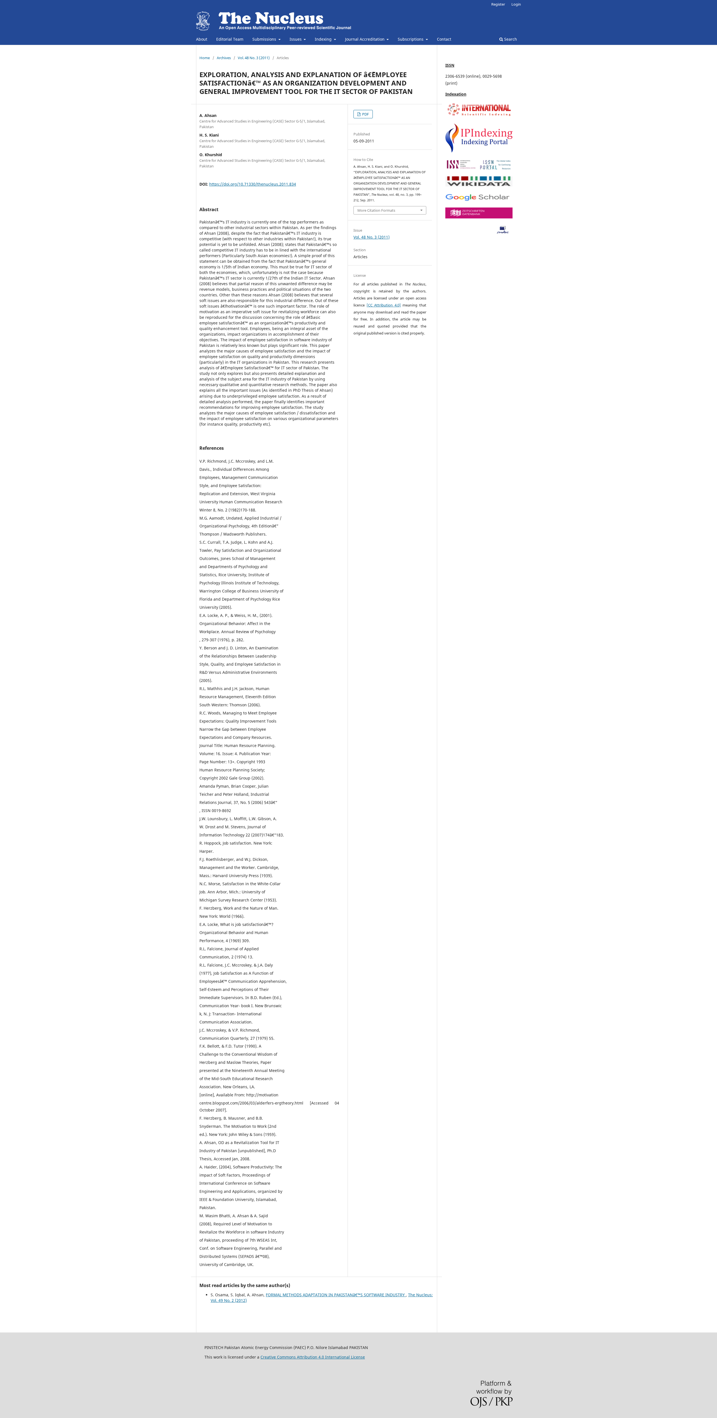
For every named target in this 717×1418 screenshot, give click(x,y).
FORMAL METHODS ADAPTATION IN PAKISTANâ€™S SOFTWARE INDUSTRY (336, 1294)
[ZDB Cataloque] (479, 217)
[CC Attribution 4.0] (384, 305)
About (201, 39)
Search (510, 39)
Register (498, 4)
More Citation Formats (376, 210)
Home (204, 57)
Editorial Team (229, 39)
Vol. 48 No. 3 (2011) (254, 57)
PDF (365, 114)
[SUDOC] (479, 232)
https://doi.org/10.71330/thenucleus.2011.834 (252, 184)
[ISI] (479, 115)
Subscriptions (411, 39)
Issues (296, 39)
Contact (444, 39)
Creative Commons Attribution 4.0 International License (312, 1357)
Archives (224, 57)
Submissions (264, 39)
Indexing (324, 39)
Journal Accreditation (365, 39)
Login (516, 4)
